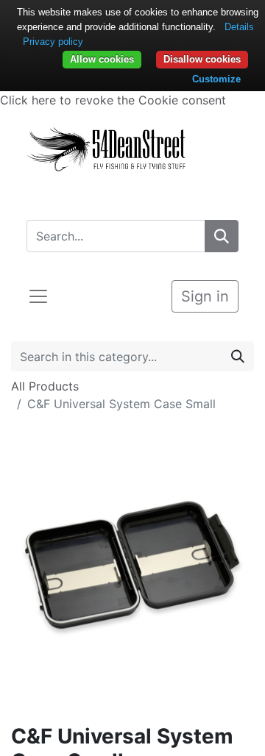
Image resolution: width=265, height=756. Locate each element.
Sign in (205, 296)
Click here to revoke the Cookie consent (113, 100)
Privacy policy (53, 41)
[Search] (222, 236)
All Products (45, 386)
